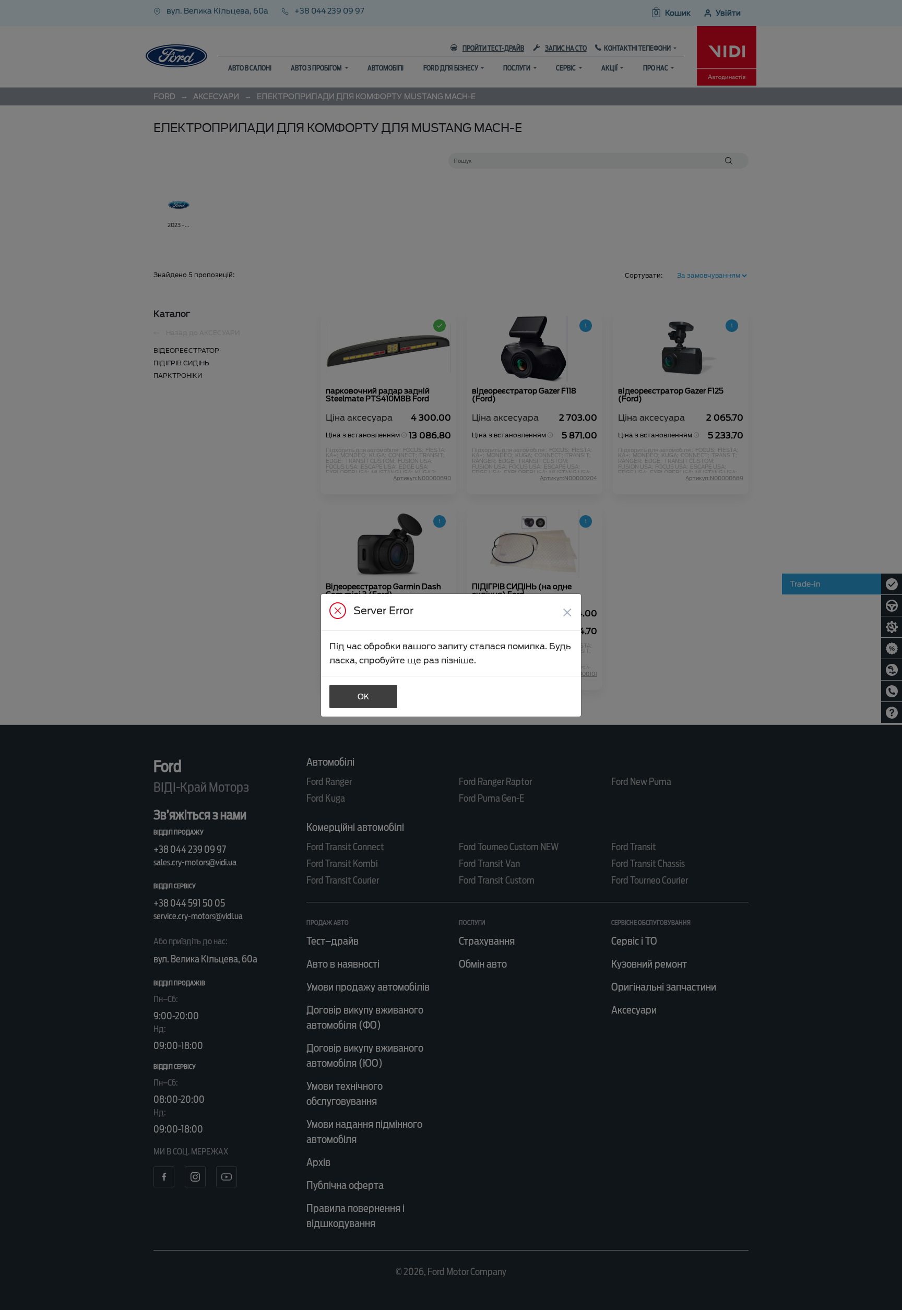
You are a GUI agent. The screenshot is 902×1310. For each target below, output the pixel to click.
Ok (363, 697)
